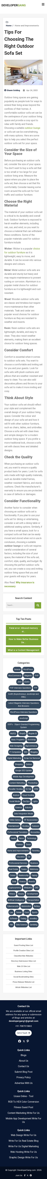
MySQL (13, 733)
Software (13, 918)
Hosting (25, 826)
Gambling (33, 925)
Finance (22, 881)
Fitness (12, 894)
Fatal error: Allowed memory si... (23, 624)
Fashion (19, 844)
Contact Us (24, 1006)
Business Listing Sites (23, 971)
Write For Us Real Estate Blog (23, 1140)
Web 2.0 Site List (23, 966)
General (17, 669)
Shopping (19, 764)
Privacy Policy (23, 1077)
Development (32, 894)
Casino (24, 869)
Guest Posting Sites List (23, 945)
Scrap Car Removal (32, 758)
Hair (11, 925)
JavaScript (23, 718)
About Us (23, 1060)
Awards (32, 881)
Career (19, 912)
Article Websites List (23, 987)
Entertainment (13, 826)
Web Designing (16, 746)
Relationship (24, 875)
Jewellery (33, 918)
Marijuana (28, 888)
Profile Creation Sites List (23, 950)
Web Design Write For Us (23, 1135)
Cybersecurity (13, 906)
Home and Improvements (27, 25)
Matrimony (34, 869)
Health (13, 838)
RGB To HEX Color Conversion (23, 1101)
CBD (36, 888)
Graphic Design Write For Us (23, 1157)
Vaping (34, 875)
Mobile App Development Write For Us (23, 1120)
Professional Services (18, 863)
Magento (28, 675)
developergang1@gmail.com (23, 1021)
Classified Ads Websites (23, 956)
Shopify (22, 733)
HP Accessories (31, 820)
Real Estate (13, 869)
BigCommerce (31, 746)
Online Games (15, 820)
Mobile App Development (23, 776)
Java (19, 682)
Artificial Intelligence (16, 900)
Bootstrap (31, 739)
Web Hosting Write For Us (23, 1152)
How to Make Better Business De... (23, 635)
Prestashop (33, 783)
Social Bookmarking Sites (23, 977)
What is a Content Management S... (23, 646)
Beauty (21, 894)
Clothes (29, 764)
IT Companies (15, 752)
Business (34, 863)
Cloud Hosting (28, 795)
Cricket (13, 875)
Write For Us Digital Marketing (23, 1146)
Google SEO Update (23, 770)
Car (29, 857)
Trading (23, 918)
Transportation (33, 900)
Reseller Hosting (16, 789)
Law (11, 912)
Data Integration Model (23, 813)
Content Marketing (17, 783)
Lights (35, 801)
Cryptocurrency (15, 888)
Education (21, 857)
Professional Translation (17, 832)
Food (26, 912)
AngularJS (32, 733)
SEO (25, 752)
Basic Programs (18, 739)
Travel (28, 844)
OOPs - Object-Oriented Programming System (23, 725)
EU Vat (28, 789)
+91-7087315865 (23, 1026)
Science (18, 807)
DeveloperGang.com (26, 1170)
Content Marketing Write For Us (24, 1113)
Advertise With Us (24, 1083)
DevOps (26, 801)
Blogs (23, 1055)
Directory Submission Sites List (23, 961)
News (21, 838)
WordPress (28, 669)
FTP (35, 688)
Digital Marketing (14, 758)
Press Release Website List (23, 982)
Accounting (35, 832)
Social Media (14, 801)
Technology (31, 838)
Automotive (26, 906)
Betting (37, 906)
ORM (36, 789)
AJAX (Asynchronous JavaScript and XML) (23, 695)
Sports (34, 912)
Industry (28, 807)
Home (9, 25)
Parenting (36, 850)
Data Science (21, 925)
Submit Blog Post (23, 1071)
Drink (14, 881)
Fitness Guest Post (23, 1107)
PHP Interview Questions (20, 688)
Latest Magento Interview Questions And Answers (23, 704)
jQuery (27, 682)
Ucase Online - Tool (23, 1096)
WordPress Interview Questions (23, 712)
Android (16, 795)
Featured (35, 826)
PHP (37, 675)
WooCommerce (14, 675)
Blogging (34, 752)
